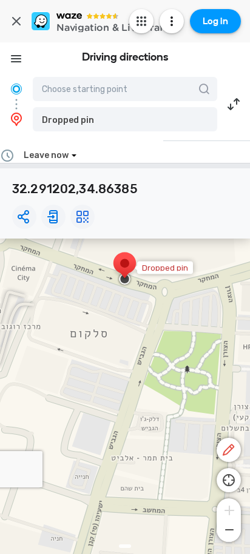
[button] (125, 119)
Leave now (46, 155)
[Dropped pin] (125, 269)
